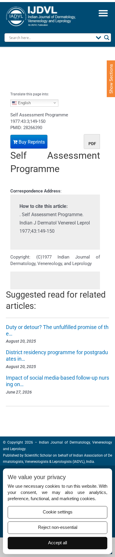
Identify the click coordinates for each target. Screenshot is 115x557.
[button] (103, 12)
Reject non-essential (57, 527)
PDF (92, 143)
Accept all (57, 542)
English (24, 102)
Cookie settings (58, 512)
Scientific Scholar (38, 455)
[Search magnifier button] (107, 37)
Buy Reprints (31, 142)
